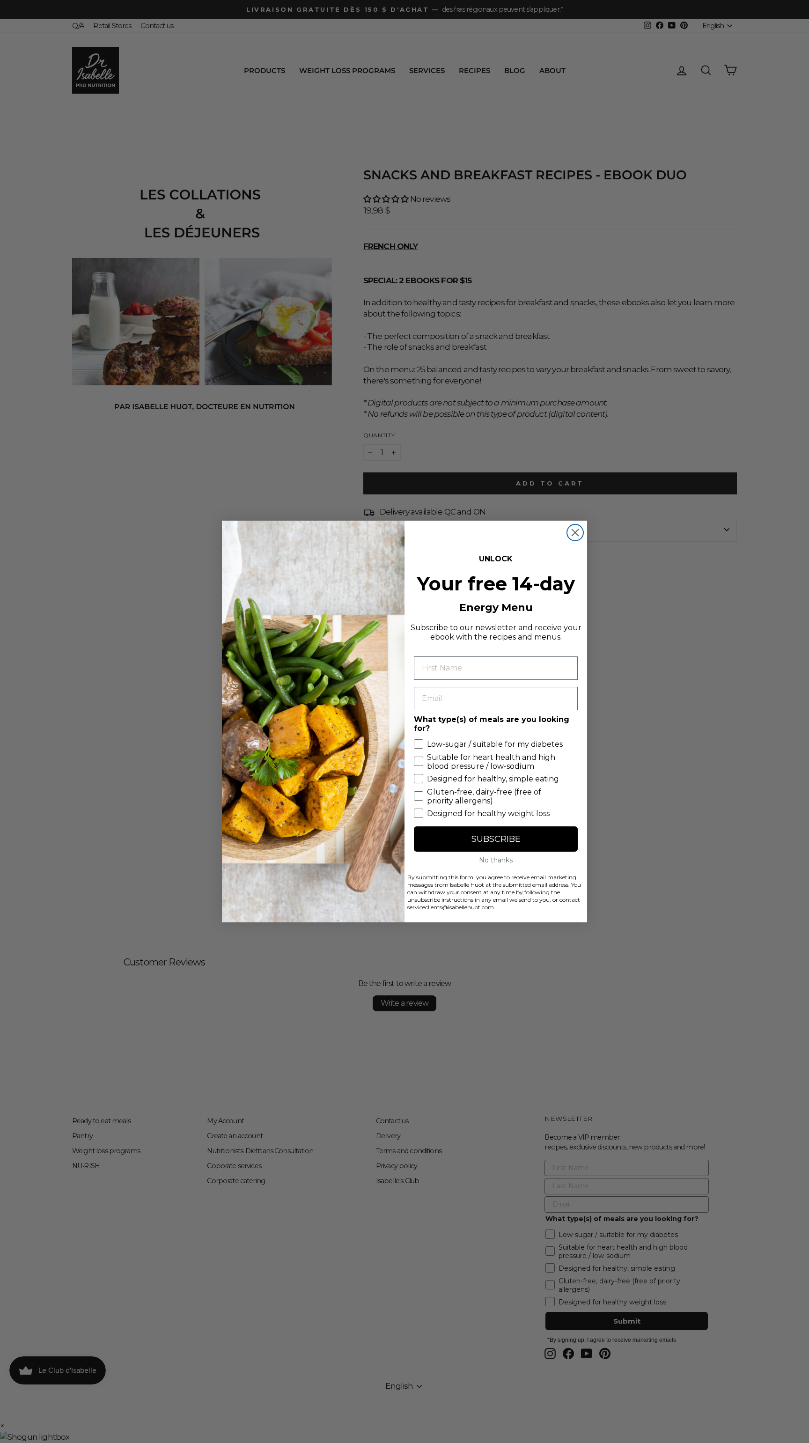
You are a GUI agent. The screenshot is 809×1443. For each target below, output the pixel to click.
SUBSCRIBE (496, 839)
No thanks (496, 860)
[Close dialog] (575, 532)
